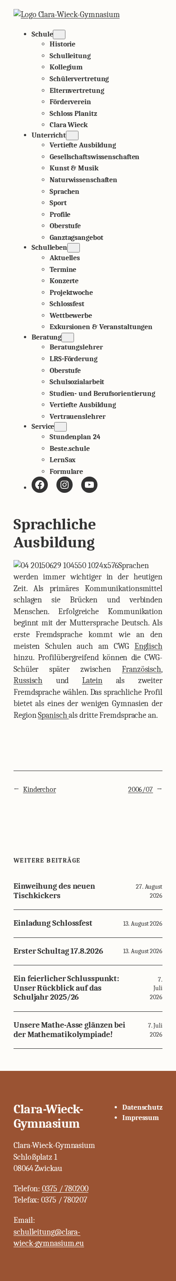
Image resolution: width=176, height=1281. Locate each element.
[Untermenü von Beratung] (67, 337)
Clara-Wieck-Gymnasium (48, 1116)
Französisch (141, 669)
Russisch (28, 680)
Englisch (148, 646)
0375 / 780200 (65, 1189)
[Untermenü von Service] (60, 427)
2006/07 (140, 789)
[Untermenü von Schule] (59, 34)
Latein (92, 680)
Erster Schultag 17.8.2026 (58, 951)
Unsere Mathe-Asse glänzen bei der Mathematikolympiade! (69, 1030)
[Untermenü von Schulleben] (73, 248)
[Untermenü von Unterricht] (72, 135)
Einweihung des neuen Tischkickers (54, 891)
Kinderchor (39, 789)
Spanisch (53, 715)
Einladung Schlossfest (53, 923)
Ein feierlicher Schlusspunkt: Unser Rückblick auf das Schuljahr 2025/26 (66, 988)
